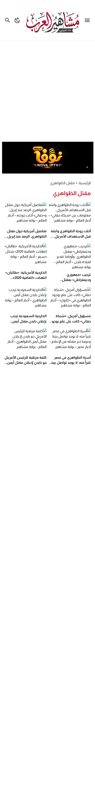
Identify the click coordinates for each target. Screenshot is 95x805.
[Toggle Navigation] (88, 20)
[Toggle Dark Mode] (17, 20)
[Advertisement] (47, 91)
